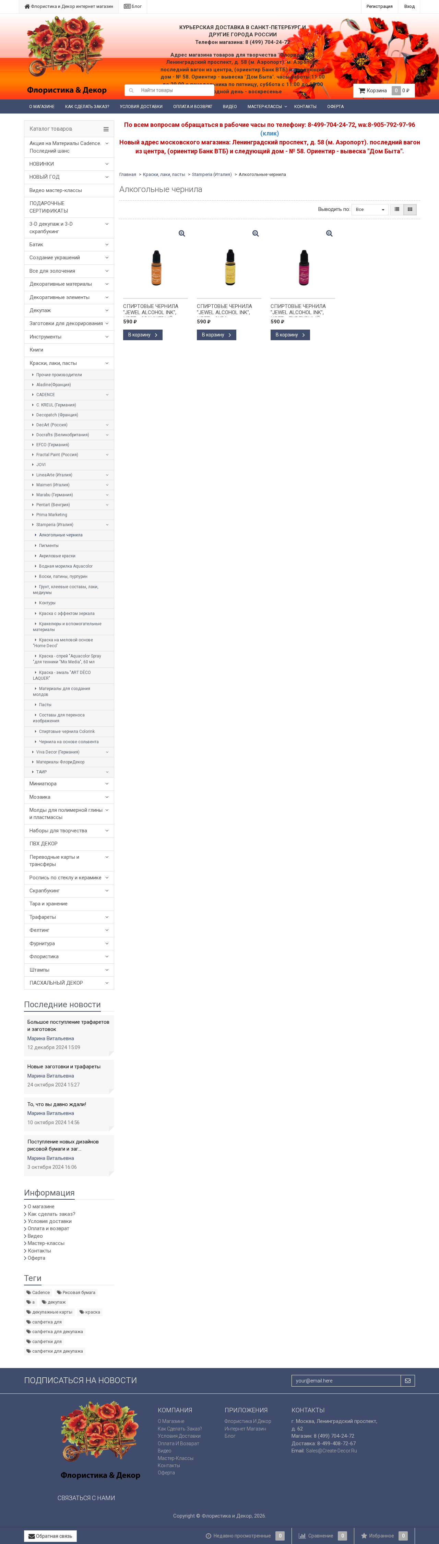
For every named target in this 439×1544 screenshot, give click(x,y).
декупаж (56, 1302)
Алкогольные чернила (60, 535)
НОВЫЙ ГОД (44, 177)
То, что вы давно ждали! (56, 1104)
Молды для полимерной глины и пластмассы (66, 813)
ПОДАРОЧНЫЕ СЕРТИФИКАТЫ (48, 207)
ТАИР (41, 772)
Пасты (44, 704)
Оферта (335, 106)
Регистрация (380, 6)
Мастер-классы (265, 106)
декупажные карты (51, 1312)
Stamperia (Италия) (54, 524)
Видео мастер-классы (55, 190)
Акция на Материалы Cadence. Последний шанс (65, 147)
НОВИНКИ (41, 164)
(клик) (269, 133)
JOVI (40, 464)
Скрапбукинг (44, 891)
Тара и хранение (48, 904)
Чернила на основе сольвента (68, 741)
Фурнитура (42, 943)
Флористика (44, 956)
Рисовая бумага (78, 1292)
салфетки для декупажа (57, 1351)
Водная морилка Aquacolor (65, 566)
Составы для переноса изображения (59, 718)
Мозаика (39, 797)
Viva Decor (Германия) (57, 752)
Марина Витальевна (50, 1038)
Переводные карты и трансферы (54, 860)
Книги (36, 350)
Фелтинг (39, 930)
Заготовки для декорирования (66, 323)
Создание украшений (54, 257)
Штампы (39, 970)
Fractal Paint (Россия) (56, 454)
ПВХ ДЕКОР (43, 844)
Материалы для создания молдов (61, 691)
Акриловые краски (56, 556)
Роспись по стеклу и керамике (65, 878)
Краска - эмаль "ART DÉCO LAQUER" (62, 675)
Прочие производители (58, 374)
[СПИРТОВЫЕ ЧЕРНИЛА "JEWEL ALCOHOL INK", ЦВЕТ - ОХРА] (229, 262)
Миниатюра (43, 784)
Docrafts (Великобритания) (62, 434)
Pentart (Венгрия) (52, 504)
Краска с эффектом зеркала (66, 613)
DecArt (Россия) (51, 425)
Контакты (305, 106)
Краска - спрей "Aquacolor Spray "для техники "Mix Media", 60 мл (67, 659)
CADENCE (45, 394)
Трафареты (42, 917)
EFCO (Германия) (52, 444)
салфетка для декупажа (57, 1331)
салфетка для (46, 1322)
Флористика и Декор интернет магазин (71, 6)
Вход (409, 6)
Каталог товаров (50, 129)
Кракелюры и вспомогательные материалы (67, 626)
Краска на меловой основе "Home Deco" (63, 643)
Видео (230, 106)
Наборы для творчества (58, 831)
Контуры (47, 603)
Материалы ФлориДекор (59, 762)
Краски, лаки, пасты (53, 363)
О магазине (42, 106)
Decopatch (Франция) (56, 415)
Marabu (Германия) (54, 494)
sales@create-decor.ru (331, 1450)
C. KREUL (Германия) (55, 405)
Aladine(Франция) (53, 384)
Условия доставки (141, 106)
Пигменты (48, 545)
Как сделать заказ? (87, 106)
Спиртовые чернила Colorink (66, 731)
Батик (36, 244)
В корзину (140, 334)
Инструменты (45, 337)
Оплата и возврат (192, 106)
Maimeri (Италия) (52, 485)
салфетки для (46, 1341)
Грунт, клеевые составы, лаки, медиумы (65, 589)
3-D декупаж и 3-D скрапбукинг (51, 227)
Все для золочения (52, 271)
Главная (127, 174)
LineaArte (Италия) (53, 475)
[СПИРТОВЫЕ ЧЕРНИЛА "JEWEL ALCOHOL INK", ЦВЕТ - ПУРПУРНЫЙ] (303, 262)
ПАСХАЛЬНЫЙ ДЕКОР (56, 983)
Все (360, 209)
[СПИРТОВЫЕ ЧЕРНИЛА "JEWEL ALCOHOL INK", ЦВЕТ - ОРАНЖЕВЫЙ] (155, 262)
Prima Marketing (51, 514)
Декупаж (40, 310)
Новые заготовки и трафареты (63, 1067)
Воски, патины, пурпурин (62, 576)
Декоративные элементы (59, 297)
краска (92, 1312)
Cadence (40, 1292)
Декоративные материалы (60, 284)
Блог (136, 6)
